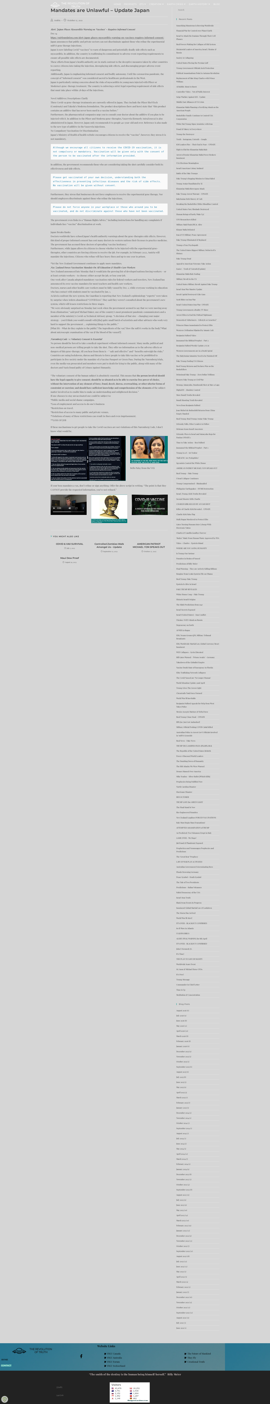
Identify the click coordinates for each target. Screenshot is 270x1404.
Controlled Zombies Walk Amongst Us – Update (109, 545)
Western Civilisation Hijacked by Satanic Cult (195, 330)
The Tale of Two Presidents (187, 882)
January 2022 (181, 1292)
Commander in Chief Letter (188, 984)
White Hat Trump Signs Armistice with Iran (194, 124)
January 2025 (181, 1108)
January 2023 (181, 1230)
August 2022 (181, 1256)
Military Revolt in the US (186, 279)
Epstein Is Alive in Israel (186, 584)
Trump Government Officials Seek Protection (195, 68)
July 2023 (180, 1200)
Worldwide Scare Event (186, 964)
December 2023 (182, 1174)
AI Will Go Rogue (183, 630)
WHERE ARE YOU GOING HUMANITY (191, 548)
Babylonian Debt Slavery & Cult (189, 199)
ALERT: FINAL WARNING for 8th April (191, 938)
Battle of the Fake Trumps (187, 173)
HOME (4, 1359)
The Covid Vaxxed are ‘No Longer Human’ (193, 678)
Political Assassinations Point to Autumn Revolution (197, 73)
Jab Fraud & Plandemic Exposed (189, 843)
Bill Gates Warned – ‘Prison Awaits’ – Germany (195, 657)
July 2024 (180, 1138)
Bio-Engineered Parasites (187, 812)
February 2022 (182, 1287)
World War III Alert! (184, 918)
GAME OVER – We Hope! (186, 838)
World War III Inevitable (186, 698)
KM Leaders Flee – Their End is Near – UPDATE (195, 144)
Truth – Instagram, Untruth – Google (191, 139)
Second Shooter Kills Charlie (188, 499)
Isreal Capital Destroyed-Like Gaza (190, 294)
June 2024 (180, 1143)
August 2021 (181, 1317)
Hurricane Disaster (184, 792)
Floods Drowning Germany (187, 872)
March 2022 (181, 1282)
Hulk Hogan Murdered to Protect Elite (192, 519)
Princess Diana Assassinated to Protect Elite (194, 325)
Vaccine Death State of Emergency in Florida (194, 667)
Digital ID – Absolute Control (188, 390)
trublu (57, 20)
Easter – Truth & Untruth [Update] (190, 269)
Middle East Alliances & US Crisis (190, 102)
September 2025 (183, 1067)
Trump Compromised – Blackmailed (191, 483)
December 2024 (182, 1113)
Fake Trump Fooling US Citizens (189, 361)
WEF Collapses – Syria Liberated (189, 652)
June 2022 (180, 1266)
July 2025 (180, 1077)
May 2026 (180, 1026)
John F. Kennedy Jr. (184, 949)
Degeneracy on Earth (185, 625)
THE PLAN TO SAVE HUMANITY (189, 959)
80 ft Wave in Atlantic (185, 928)
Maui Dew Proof (69, 558)
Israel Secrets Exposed (185, 609)
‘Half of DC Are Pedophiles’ (187, 458)
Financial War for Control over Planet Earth (194, 30)
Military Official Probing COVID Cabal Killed (194, 727)
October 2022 (181, 1246)
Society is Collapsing (185, 58)
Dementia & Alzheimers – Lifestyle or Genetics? (196, 320)
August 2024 (181, 1133)
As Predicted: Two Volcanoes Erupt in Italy (194, 833)
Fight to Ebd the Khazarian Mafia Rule (191, 149)
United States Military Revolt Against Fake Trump (196, 284)
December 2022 (182, 1236)
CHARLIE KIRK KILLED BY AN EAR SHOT (193, 504)
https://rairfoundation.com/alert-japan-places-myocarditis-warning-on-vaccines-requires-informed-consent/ (107, 37)
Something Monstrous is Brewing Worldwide (195, 25)
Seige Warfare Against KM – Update (190, 97)
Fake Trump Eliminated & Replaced (191, 240)
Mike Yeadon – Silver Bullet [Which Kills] (193, 776)
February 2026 (182, 1041)
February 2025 (182, 1102)
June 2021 (180, 1328)
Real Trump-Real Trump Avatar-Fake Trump (194, 419)
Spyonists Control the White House (191, 463)
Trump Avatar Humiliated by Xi (189, 183)
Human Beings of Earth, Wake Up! (190, 214)
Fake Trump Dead (183, 258)
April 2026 (180, 1031)
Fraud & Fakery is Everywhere (189, 129)
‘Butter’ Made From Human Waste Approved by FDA (197, 538)
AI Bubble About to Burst (186, 86)
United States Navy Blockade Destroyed (192, 209)
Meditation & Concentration (188, 995)
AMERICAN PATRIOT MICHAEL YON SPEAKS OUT (149, 545)
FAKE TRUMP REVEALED (186, 589)
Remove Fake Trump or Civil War (190, 379)
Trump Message (183, 979)
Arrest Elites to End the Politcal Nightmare (194, 315)
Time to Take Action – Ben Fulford (190, 442)
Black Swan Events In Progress (189, 902)
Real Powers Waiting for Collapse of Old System (196, 44)
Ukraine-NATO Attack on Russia (189, 620)
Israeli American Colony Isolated (189, 168)
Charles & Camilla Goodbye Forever (191, 533)
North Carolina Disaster (186, 787)
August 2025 (181, 1072)
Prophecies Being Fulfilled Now (189, 781)
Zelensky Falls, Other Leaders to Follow (192, 424)
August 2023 (181, 1195)
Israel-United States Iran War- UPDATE (192, 304)
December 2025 (182, 1051)
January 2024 (181, 1169)
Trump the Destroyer (185, 134)
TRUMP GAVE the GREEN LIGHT (189, 802)
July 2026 (180, 1015)
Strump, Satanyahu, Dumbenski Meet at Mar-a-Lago (197, 385)
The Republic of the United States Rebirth (193, 751)
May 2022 (180, 1271)
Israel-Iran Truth (183, 897)
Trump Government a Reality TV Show (192, 310)
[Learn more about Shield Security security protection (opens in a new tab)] (4, 1399)
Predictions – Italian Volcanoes (189, 887)
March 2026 (181, 1036)
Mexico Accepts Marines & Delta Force (192, 712)
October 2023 (181, 1184)
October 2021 (181, 1307)
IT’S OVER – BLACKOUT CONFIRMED (191, 923)
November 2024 (182, 1118)
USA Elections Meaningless (187, 163)
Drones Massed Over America (188, 771)
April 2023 (180, 1215)
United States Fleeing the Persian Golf (192, 63)
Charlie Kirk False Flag (185, 514)
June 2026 (180, 1020)
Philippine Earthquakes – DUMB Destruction (194, 488)
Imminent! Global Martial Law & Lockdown (194, 908)
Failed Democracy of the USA (188, 892)
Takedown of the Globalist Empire (190, 662)
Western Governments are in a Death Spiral (194, 351)
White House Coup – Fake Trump (190, 594)
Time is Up (180, 990)
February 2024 (182, 1164)
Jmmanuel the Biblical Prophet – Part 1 (192, 448)
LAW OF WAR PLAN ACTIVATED (189, 862)
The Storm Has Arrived (185, 913)
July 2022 (180, 1261)
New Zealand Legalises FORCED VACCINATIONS (196, 817)
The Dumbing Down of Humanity (190, 761)
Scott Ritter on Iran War (186, 299)
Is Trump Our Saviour (185, 553)
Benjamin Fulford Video (186, 335)
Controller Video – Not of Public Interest (193, 91)
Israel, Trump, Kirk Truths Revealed (191, 494)
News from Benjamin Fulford (188, 405)
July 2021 (180, 1323)
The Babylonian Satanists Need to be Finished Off (196, 356)
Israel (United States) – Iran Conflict (191, 615)
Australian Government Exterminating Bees (194, 867)
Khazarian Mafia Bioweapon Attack (190, 188)
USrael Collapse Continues (187, 478)
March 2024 (181, 1159)
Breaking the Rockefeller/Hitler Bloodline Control (197, 204)
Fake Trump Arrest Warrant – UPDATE (192, 194)
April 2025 (180, 1092)
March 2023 (181, 1220)
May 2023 (180, 1210)
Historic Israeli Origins (185, 599)
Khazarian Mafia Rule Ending (188, 274)
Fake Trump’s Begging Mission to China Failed (195, 178)
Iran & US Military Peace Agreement (191, 235)
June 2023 (180, 1205)
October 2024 (181, 1123)
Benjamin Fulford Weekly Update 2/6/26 (192, 345)
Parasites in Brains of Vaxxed (188, 558)
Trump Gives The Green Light (188, 688)
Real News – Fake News (185, 741)
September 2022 (183, 1251)
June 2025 (180, 1082)
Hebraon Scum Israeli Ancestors (189, 429)
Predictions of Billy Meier (187, 563)
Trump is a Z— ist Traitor (186, 453)
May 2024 (180, 1148)
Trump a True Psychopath (187, 245)
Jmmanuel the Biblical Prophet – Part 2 (192, 340)
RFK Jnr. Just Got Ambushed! (188, 722)
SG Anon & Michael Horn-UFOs (189, 969)
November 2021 (182, 1302)
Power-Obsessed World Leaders (189, 756)
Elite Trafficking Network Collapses (191, 672)
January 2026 (181, 1046)
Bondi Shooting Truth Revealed (189, 400)
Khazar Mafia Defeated (185, 229)
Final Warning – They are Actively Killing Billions (196, 569)
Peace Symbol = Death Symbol (188, 877)
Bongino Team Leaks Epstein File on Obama (194, 574)
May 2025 (180, 1087)
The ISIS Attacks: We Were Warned (190, 766)
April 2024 (180, 1154)
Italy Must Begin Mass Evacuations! (190, 822)
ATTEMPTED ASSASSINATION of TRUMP (192, 827)
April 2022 (180, 1277)
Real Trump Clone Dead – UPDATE (190, 717)
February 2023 (182, 1225)
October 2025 (181, 1061)
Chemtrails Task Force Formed (189, 693)
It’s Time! (180, 954)
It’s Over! (180, 974)
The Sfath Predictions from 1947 (189, 604)
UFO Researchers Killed (186, 219)
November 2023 (182, 1179)
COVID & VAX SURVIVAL (69, 544)
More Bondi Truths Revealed (188, 395)
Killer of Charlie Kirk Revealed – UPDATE (193, 509)
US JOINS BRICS (182, 933)
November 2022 (182, 1241)
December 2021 (182, 1297)
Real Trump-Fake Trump (186, 579)
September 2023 (183, 1189)
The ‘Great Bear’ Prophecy (187, 856)
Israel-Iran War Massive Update (189, 289)
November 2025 (182, 1056)
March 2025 (180, 1097)
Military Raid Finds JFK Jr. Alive (189, 224)
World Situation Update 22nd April (190, 683)
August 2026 (181, 1010)
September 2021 (183, 1312)
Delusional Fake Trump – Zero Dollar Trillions (195, 374)
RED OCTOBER (182, 797)
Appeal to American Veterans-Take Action (193, 263)
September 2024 (183, 1128)
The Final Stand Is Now (185, 807)
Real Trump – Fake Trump (187, 473)
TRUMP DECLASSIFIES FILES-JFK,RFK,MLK (194, 746)
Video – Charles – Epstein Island (189, 543)
